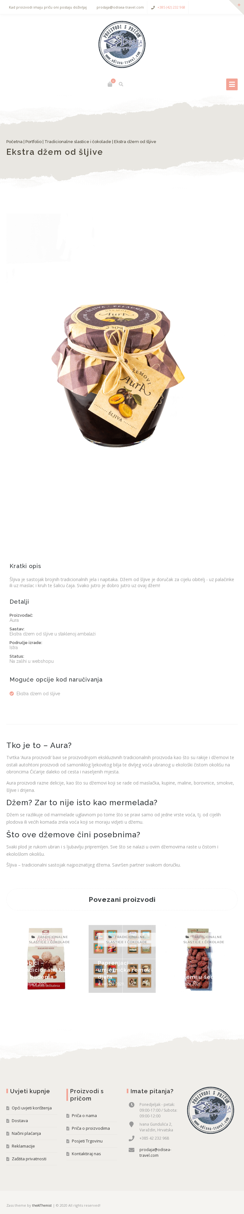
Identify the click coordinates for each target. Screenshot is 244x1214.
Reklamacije (23, 1146)
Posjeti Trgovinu (87, 1141)
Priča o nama (84, 1115)
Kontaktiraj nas (86, 1153)
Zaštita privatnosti (29, 1159)
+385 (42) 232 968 (171, 7)
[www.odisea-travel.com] (122, 44)
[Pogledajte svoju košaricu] (110, 84)
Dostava (20, 1120)
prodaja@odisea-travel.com (155, 1152)
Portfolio (33, 141)
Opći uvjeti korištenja (32, 1108)
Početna (14, 141)
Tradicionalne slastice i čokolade (77, 141)
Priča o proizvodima (91, 1128)
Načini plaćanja (26, 1133)
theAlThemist (42, 1205)
